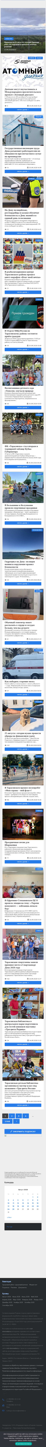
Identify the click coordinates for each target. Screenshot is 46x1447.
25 (13, 1209)
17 (8, 1206)
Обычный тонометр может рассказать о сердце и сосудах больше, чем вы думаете (20, 625)
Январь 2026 (38, 1299)
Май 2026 (34, 1297)
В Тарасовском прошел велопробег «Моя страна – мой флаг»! (22, 789)
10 (8, 1203)
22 (33, 1206)
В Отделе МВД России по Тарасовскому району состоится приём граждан (21, 334)
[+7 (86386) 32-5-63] (4, 1405)
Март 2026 (17, 1299)
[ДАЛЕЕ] (16, 1121)
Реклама (14, 1287)
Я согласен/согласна (23, 1444)
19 (18, 1206)
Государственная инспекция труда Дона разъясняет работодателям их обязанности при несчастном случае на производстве (23, 152)
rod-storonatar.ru (13, 1348)
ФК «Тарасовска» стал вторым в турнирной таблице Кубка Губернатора (21, 449)
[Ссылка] (23, 1153)
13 (23, 1203)
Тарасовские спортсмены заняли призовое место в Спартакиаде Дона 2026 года (22, 45)
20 (23, 1206)
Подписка (5, 1287)
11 (13, 1203)
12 (18, 1203)
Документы (22, 1287)
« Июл (9, 1217)
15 (33, 1203)
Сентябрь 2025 (7, 1305)
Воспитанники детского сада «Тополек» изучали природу (19, 389)
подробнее (12, 1436)
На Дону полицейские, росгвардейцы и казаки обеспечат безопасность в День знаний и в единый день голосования (22, 214)
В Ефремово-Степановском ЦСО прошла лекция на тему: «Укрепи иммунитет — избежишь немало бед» (22, 904)
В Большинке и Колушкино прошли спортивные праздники (21, 506)
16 (37, 1203)
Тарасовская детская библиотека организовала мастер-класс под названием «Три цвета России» (21, 1086)
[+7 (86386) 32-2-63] (4, 1399)
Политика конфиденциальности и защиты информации (22, 1371)
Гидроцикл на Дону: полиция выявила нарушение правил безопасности (20, 564)
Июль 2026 (16, 1297)
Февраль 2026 (27, 1299)
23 (38, 1206)
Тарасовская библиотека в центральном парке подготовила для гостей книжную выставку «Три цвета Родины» (21, 1025)
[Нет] (43, 1439)
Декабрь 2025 (7, 1302)
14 (28, 1203)
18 (13, 1206)
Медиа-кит (33, 1285)
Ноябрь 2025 (18, 1302)
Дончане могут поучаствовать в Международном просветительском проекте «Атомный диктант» (23, 92)
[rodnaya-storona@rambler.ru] (4, 1410)
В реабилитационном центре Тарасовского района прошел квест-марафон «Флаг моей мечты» (23, 275)
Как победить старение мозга (19, 681)
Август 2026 (6, 1297)
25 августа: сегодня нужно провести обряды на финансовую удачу (23, 734)
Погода (9, 1227)
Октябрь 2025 (29, 1302)
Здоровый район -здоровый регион (15, 1285)
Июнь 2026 (26, 1297)
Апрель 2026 (6, 1299)
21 (28, 1206)
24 (8, 1209)
